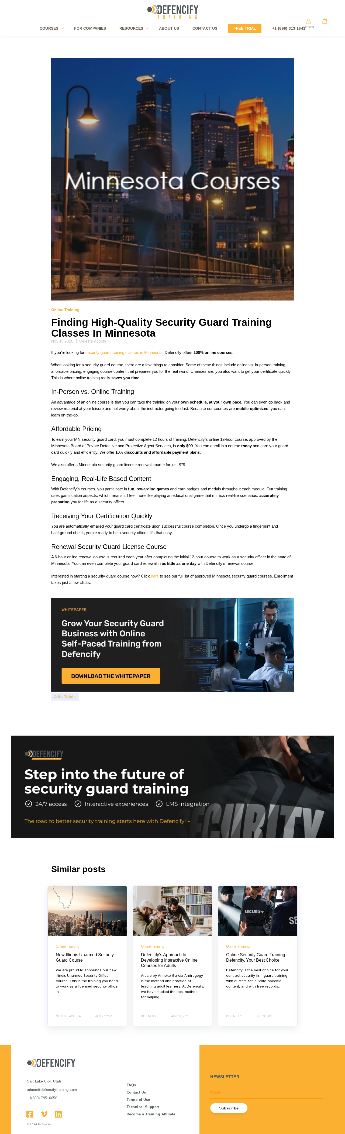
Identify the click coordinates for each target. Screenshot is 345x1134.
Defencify (44, 1124)
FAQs (131, 1085)
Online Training (65, 697)
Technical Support (143, 1107)
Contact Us (136, 1092)
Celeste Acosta (92, 341)
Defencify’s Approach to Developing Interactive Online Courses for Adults (169, 960)
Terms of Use (138, 1100)
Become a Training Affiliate (151, 1114)
